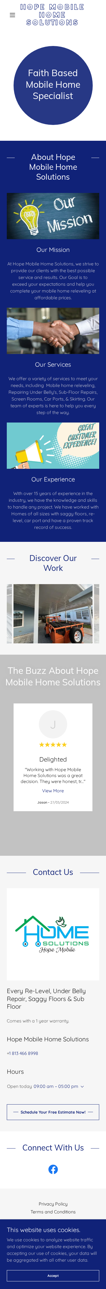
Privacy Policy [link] (53, 1204)
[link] (53, 15)
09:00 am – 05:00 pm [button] (56, 1086)
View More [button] (53, 790)
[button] (14, 15)
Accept (53, 1275)
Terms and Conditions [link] (53, 1212)
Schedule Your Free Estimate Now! (53, 1112)
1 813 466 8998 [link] (23, 1053)
